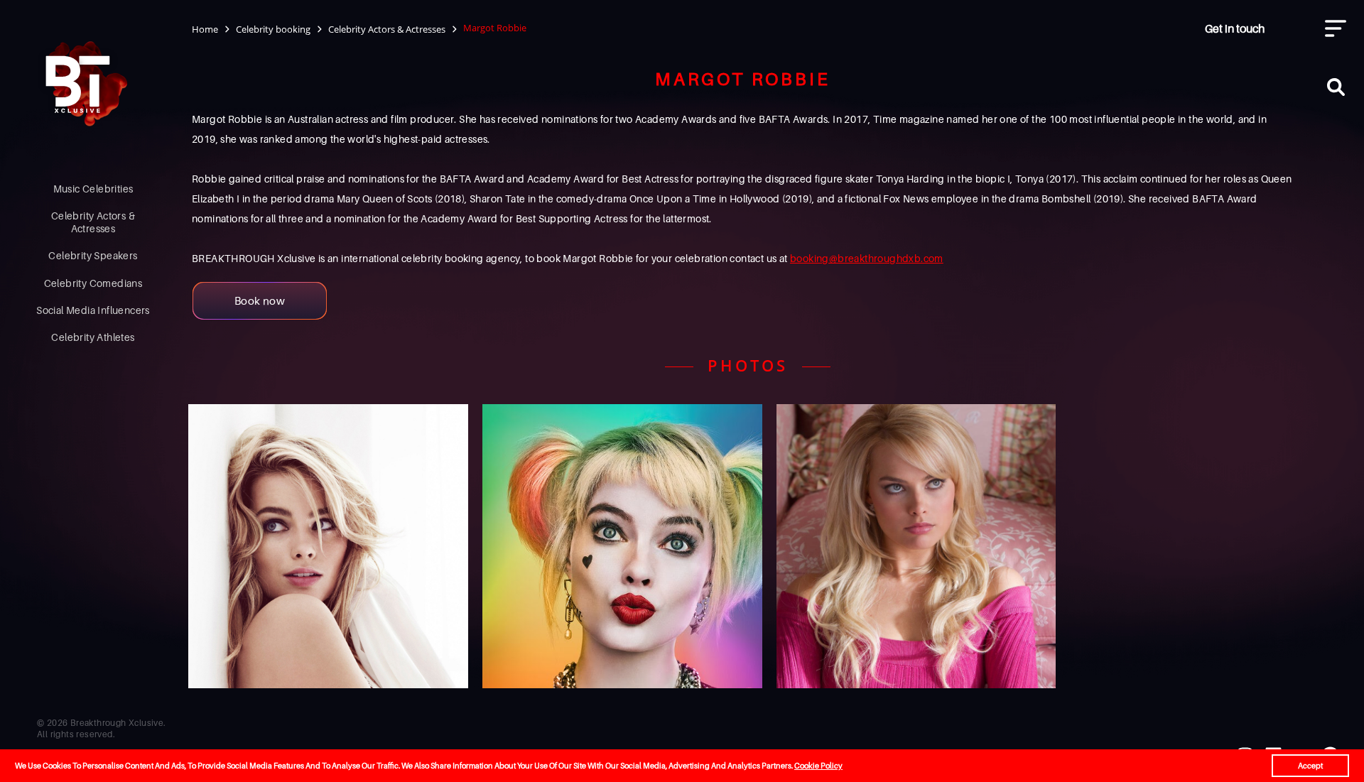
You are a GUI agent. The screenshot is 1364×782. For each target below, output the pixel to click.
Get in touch (1235, 28)
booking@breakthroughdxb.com (866, 258)
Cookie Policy (818, 766)
